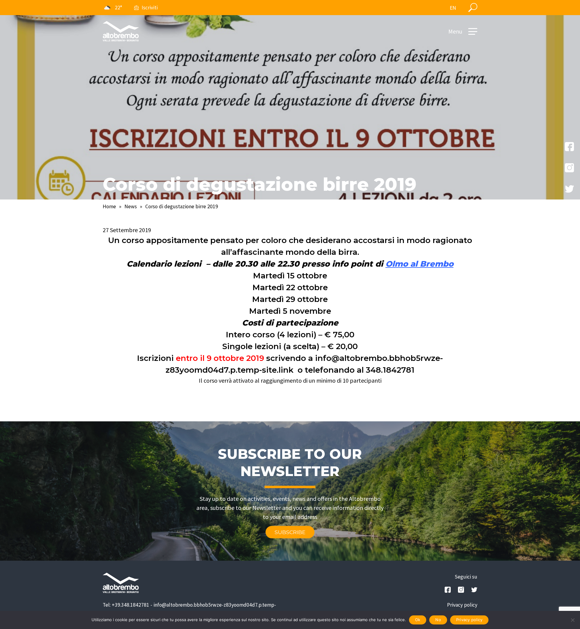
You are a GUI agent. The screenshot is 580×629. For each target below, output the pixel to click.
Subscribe (290, 532)
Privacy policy (462, 604)
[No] (572, 620)
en (453, 8)
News (130, 206)
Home (109, 206)
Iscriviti (150, 7)
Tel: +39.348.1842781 (126, 604)
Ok (417, 619)
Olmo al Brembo (419, 264)
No (438, 619)
